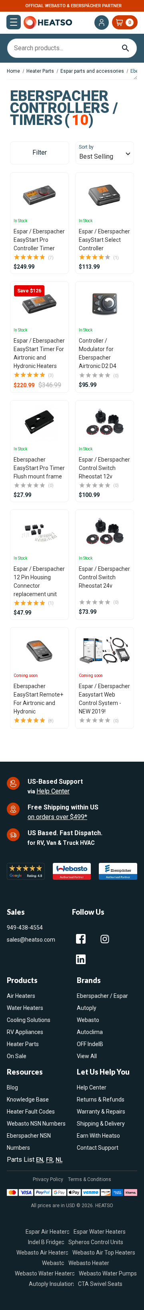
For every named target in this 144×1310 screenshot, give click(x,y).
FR (49, 1160)
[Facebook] (81, 939)
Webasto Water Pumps (108, 1273)
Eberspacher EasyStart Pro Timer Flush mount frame (39, 468)
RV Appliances (25, 1032)
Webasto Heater (88, 1263)
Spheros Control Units (95, 1242)
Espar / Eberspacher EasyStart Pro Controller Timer (39, 239)
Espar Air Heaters (48, 1231)
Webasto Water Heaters (45, 1273)
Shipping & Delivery (101, 1123)
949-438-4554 (25, 927)
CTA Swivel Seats (100, 1284)
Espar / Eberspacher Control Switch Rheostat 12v (104, 468)
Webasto (88, 1020)
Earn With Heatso (98, 1135)
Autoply (86, 1008)
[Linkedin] (81, 959)
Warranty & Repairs (101, 1111)
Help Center (53, 791)
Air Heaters (21, 996)
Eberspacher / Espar (102, 996)
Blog (12, 1087)
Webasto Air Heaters (42, 1252)
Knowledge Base (28, 1099)
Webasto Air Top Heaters (103, 1252)
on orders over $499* (57, 817)
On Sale (16, 1056)
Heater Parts (23, 1044)
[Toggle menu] (13, 22)
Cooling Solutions (28, 1020)
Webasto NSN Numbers (36, 1123)
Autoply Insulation (51, 1284)
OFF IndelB (90, 1044)
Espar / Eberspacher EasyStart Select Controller (104, 239)
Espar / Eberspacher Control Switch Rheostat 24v (104, 577)
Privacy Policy (48, 1179)
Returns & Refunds (100, 1099)
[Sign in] (101, 22)
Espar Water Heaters (100, 1231)
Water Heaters (25, 1008)
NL (59, 1160)
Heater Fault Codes (31, 1111)
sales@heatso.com (31, 939)
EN (39, 1160)
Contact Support (97, 1147)
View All (87, 1056)
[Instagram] (105, 939)
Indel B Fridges (46, 1242)
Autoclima (90, 1032)
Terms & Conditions (89, 1179)
